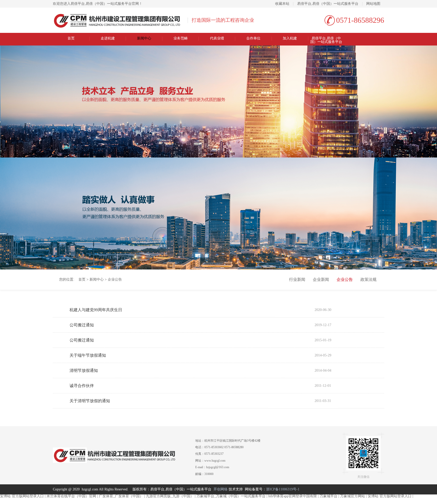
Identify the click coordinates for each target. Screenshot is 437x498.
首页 (71, 38)
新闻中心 (144, 38)
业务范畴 (180, 38)
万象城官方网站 (352, 496)
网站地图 (373, 4)
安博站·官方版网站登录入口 (22, 496)
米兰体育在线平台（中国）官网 (71, 496)
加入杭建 (290, 38)
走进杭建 (108, 38)
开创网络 (220, 489)
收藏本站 (282, 4)
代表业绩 (217, 38)
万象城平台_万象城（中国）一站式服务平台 (231, 496)
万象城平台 (328, 496)
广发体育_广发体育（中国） (121, 496)
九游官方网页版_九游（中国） (170, 496)
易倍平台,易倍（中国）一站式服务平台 (327, 4)
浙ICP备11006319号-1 (282, 489)
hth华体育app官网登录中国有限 (292, 496)
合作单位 (253, 38)
